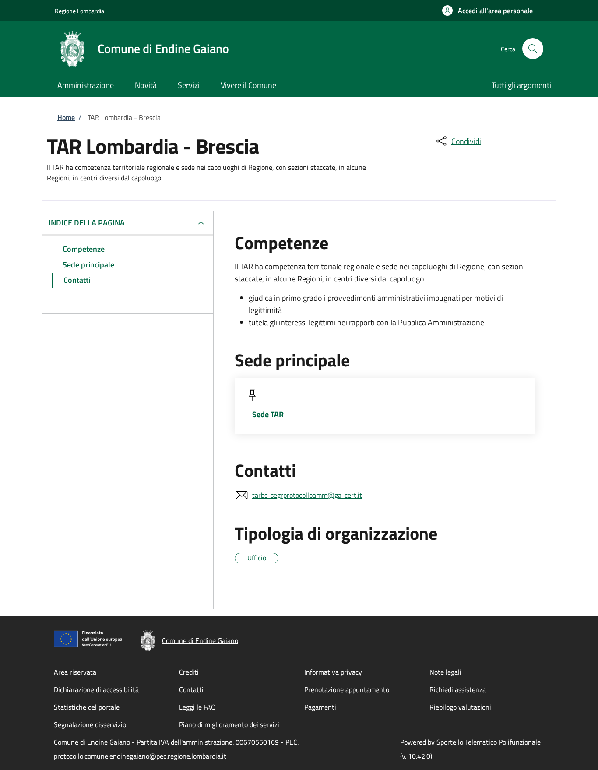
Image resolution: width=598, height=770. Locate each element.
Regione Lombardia (79, 10)
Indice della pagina (87, 223)
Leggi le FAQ (197, 707)
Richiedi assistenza (457, 689)
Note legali (445, 672)
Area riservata (75, 672)
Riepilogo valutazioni (460, 707)
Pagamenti (320, 707)
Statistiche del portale (87, 707)
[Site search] (532, 48)
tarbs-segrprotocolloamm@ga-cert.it (307, 495)
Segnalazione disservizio (90, 724)
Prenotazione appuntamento (346, 689)
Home (66, 117)
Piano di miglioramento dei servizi (229, 724)
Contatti (191, 689)
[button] (487, 10)
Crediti (189, 672)
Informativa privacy (333, 672)
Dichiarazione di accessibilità (96, 689)
